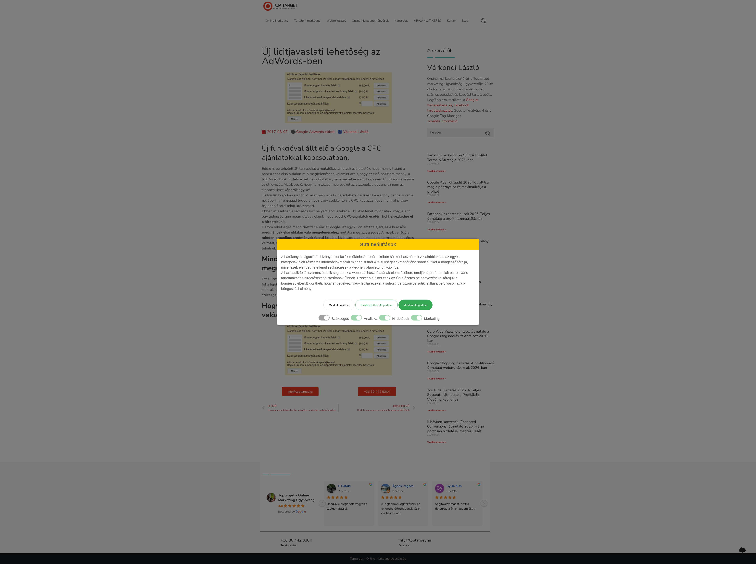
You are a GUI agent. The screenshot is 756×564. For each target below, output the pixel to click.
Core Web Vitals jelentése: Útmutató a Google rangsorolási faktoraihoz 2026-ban (458, 336)
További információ (442, 121)
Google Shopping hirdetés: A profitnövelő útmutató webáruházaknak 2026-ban (460, 365)
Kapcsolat (401, 20)
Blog (465, 20)
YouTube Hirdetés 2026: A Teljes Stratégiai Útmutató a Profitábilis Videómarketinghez (454, 395)
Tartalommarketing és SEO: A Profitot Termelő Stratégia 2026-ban (457, 157)
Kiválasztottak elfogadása (376, 304)
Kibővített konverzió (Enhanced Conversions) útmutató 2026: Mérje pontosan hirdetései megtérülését (455, 426)
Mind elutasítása (339, 304)
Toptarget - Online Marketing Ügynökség (296, 497)
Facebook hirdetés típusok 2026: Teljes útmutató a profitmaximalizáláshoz (458, 216)
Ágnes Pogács (402, 486)
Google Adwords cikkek (315, 131)
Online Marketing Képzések (370, 20)
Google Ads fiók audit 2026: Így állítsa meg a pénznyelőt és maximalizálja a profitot (458, 187)
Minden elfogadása (415, 304)
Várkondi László (453, 67)
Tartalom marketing (307, 20)
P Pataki (344, 486)
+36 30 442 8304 (296, 540)
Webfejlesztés (336, 20)
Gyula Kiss (454, 486)
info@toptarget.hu (415, 540)
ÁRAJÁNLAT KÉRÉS (427, 20)
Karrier (451, 20)
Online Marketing (277, 20)
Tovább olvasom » (436, 171)
